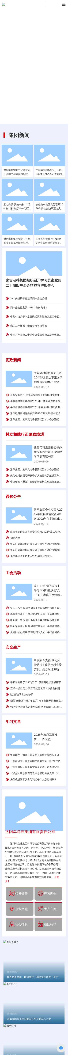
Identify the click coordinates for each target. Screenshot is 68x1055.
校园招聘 (50, 924)
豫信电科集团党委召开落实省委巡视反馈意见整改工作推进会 (16, 243)
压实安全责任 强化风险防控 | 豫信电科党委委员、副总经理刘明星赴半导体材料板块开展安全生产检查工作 (48, 669)
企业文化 (21, 909)
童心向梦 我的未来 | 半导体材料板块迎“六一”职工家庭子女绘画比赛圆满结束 (47, 593)
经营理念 (50, 893)
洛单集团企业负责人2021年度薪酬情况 (31, 556)
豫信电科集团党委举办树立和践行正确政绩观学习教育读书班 (48, 452)
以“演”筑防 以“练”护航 (21, 695)
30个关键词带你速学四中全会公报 (28, 298)
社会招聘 (21, 924)
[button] (32, 120)
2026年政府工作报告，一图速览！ (45, 737)
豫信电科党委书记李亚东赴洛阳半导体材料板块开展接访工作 (16, 174)
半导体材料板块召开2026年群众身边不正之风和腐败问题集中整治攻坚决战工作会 (48, 380)
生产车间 (50, 909)
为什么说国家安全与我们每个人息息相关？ (33, 779)
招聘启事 (15, 538)
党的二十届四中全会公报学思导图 (28, 325)
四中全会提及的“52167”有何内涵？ (29, 307)
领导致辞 (21, 893)
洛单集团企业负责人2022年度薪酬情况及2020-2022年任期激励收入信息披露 (48, 516)
